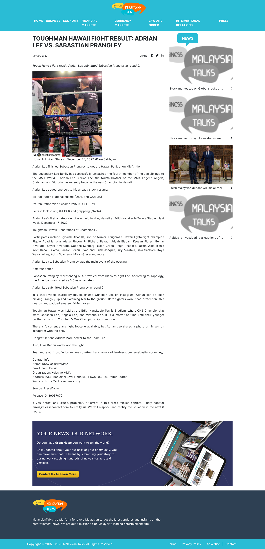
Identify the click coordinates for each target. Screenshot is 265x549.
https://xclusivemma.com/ (62, 381)
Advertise (213, 544)
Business (53, 21)
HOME (38, 21)
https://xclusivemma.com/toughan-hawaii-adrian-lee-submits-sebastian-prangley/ (107, 352)
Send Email (49, 368)
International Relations (188, 23)
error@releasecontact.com (50, 407)
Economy (71, 21)
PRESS (223, 21)
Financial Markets (89, 23)
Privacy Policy (191, 544)
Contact (231, 544)
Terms (172, 544)
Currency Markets (123, 23)
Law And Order (156, 23)
